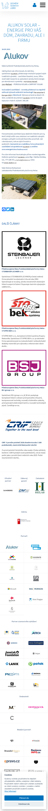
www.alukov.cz (10, 163)
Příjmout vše (24, 798)
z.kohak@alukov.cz (22, 160)
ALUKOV (14, 74)
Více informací (10, 791)
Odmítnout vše (24, 804)
